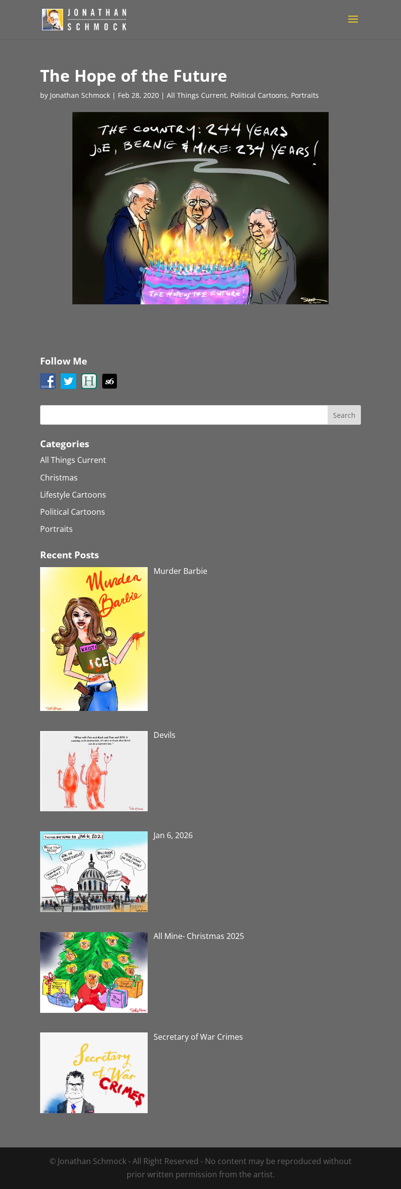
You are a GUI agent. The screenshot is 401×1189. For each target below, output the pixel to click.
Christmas (59, 477)
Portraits (305, 95)
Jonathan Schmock (80, 95)
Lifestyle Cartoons (73, 494)
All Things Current (196, 95)
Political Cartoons (258, 95)
